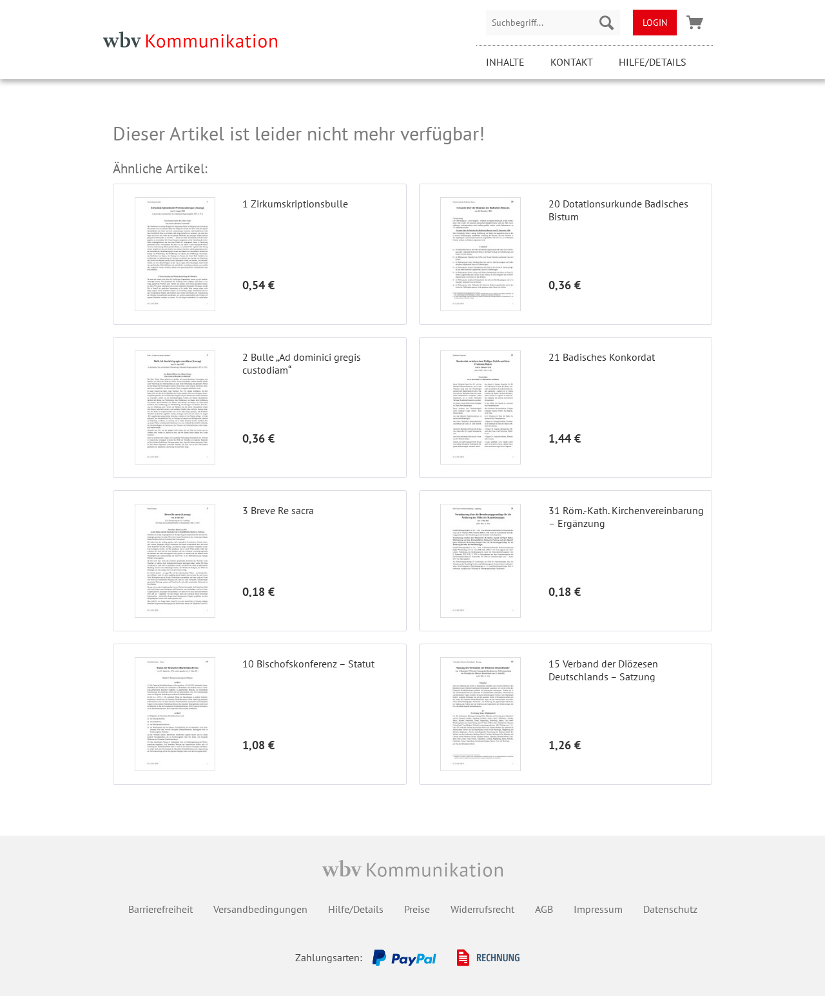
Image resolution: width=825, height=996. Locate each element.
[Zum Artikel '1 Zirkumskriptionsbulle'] (174, 254)
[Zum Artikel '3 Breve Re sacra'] (174, 561)
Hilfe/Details (652, 61)
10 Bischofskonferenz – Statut (308, 663)
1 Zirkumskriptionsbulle (295, 203)
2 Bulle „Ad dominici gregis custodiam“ (301, 363)
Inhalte (505, 61)
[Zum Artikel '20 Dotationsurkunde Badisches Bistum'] (481, 254)
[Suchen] (606, 22)
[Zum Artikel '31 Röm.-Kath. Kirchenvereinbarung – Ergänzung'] (481, 561)
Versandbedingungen (260, 909)
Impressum (598, 909)
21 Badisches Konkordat (601, 356)
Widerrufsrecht (482, 909)
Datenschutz (670, 909)
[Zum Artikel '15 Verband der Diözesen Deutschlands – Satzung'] (481, 714)
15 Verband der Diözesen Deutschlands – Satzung (603, 670)
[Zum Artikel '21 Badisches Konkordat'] (481, 407)
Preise (417, 909)
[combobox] (553, 22)
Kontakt (571, 61)
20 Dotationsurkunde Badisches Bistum (618, 210)
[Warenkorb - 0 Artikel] (694, 22)
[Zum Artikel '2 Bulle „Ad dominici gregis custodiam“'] (174, 407)
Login (655, 22)
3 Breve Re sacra (278, 510)
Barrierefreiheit (160, 909)
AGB (544, 909)
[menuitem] (553, 22)
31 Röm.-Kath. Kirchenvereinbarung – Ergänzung (626, 517)
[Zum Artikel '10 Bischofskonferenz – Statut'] (174, 714)
